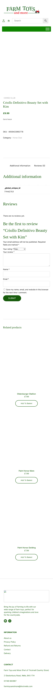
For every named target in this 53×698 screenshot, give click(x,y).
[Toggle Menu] (48, 29)
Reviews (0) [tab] (39, 165)
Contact (7, 649)
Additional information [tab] (20, 165)
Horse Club (9, 98)
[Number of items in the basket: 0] (8, 21)
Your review (8, 252)
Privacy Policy (10, 642)
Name (6, 269)
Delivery (7, 653)
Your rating (8, 249)
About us (7, 638)
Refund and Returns (12, 645)
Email (6, 279)
